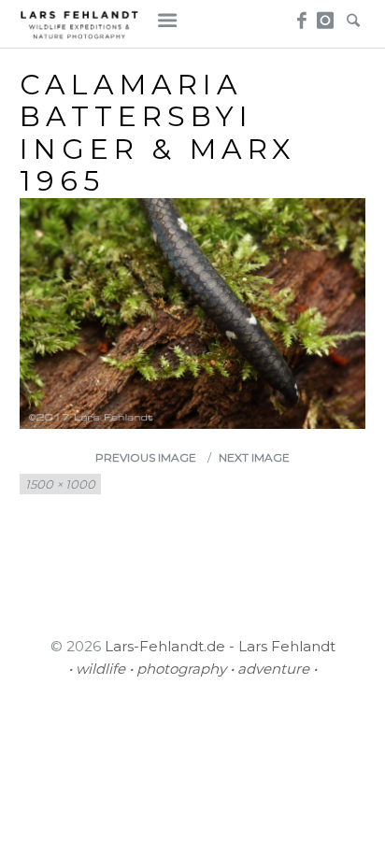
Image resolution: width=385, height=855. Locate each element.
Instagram (325, 15)
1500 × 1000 (60, 484)
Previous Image (145, 457)
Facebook (298, 15)
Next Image (254, 457)
